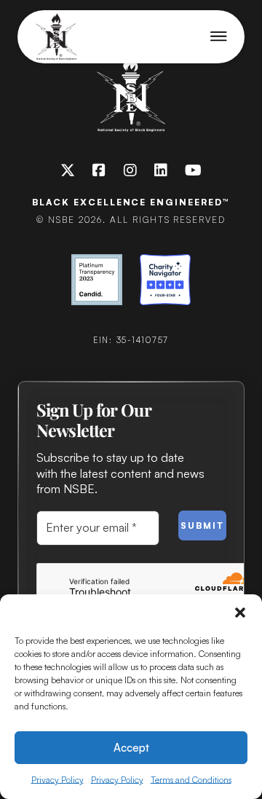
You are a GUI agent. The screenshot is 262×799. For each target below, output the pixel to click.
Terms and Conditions (191, 779)
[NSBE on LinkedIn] (160, 170)
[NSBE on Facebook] (99, 170)
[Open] (218, 36)
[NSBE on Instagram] (130, 170)
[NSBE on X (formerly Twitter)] (67, 170)
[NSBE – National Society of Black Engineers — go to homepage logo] (56, 36)
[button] (240, 612)
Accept (131, 748)
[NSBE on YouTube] (193, 170)
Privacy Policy (57, 779)
